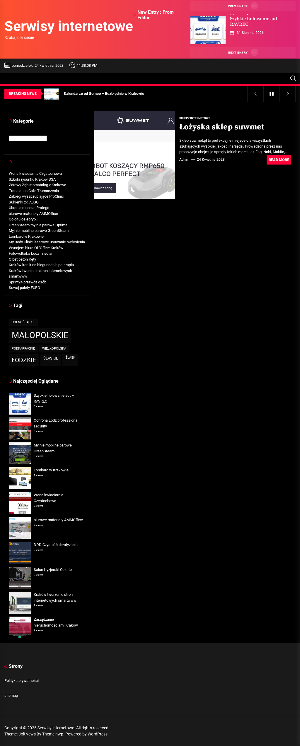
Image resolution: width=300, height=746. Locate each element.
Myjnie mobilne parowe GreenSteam (39, 230)
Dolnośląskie (23, 322)
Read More (279, 160)
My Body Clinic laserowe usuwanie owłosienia (47, 242)
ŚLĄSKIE (50, 358)
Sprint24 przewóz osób (27, 282)
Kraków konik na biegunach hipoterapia (41, 265)
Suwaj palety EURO (24, 287)
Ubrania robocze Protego (29, 208)
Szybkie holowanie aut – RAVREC (255, 21)
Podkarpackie (23, 348)
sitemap (11, 695)
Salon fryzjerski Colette (53, 569)
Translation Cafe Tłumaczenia (34, 191)
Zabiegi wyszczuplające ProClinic (36, 196)
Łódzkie (24, 360)
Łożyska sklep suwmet (221, 127)
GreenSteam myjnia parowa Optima (38, 225)
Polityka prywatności (21, 680)
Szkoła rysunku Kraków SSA (32, 179)
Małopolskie (40, 335)
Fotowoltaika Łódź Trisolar (30, 253)
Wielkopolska (54, 348)
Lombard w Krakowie (26, 236)
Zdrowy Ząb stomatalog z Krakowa (37, 185)
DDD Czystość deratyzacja (56, 545)
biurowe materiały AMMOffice (33, 213)
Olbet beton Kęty (22, 259)
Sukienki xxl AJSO (24, 202)
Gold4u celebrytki (23, 219)
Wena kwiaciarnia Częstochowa (35, 173)
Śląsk (70, 358)
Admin (184, 160)
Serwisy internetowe (68, 26)
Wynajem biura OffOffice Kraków (36, 248)
